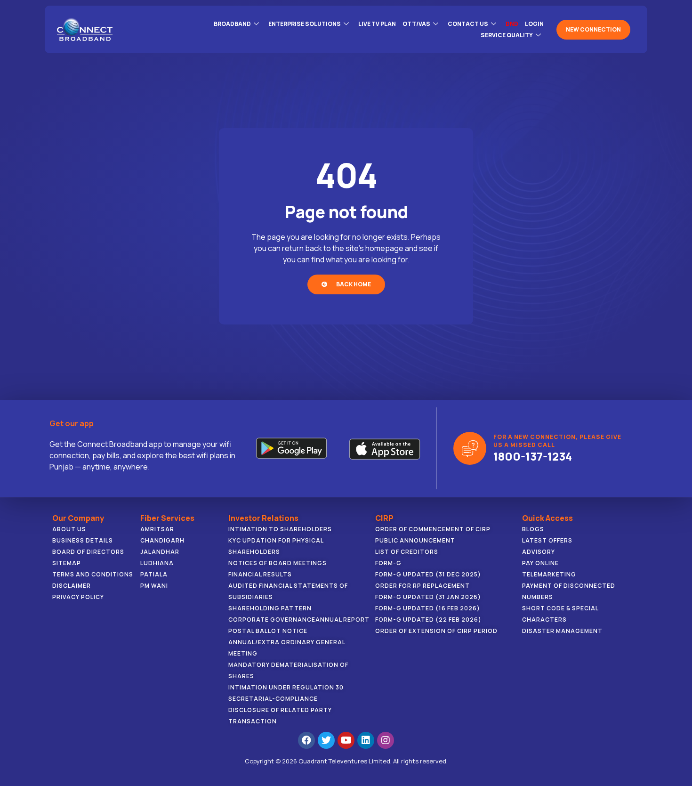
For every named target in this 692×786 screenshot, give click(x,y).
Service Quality (507, 35)
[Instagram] (385, 740)
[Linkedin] (365, 740)
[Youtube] (346, 740)
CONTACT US (468, 24)
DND (512, 24)
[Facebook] (306, 740)
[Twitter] (326, 740)
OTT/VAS (416, 24)
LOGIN (534, 24)
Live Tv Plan (377, 24)
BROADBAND (232, 24)
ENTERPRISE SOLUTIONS (304, 24)
